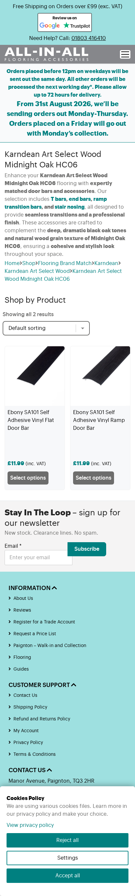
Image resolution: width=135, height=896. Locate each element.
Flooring (22, 657)
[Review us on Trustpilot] (76, 26)
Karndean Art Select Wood (37, 271)
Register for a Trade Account (44, 622)
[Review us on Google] (50, 26)
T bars (58, 199)
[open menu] (125, 54)
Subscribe (86, 549)
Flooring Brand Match (65, 263)
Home (12, 263)
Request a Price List (34, 634)
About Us (23, 598)
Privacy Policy (28, 742)
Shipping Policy (30, 707)
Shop (28, 263)
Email (13, 546)
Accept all (67, 875)
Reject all (67, 840)
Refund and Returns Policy (41, 719)
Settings (67, 858)
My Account (26, 731)
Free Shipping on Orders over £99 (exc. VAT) (67, 6)
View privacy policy (30, 825)
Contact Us (25, 695)
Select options (28, 478)
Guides (21, 669)
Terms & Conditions (34, 754)
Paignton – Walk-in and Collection (49, 645)
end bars (80, 199)
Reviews (22, 610)
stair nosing (70, 207)
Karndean (106, 263)
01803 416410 (88, 38)
